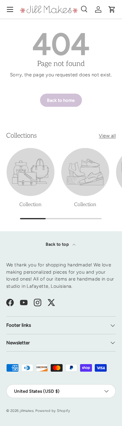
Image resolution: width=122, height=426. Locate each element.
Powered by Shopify (52, 410)
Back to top (58, 244)
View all (107, 136)
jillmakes (26, 410)
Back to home (61, 100)
